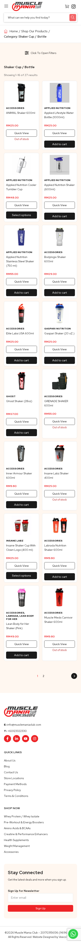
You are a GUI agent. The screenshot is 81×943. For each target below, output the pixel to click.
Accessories (15, 108)
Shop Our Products (34, 31)
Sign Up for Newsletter (23, 890)
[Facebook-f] (7, 738)
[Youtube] (25, 738)
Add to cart (59, 144)
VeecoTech (66, 937)
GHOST (11, 396)
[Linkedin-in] (16, 738)
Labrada (12, 616)
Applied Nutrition (57, 108)
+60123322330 (17, 731)
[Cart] (67, 6)
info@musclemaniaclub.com (24, 724)
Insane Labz (14, 540)
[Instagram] (34, 738)
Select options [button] (21, 215)
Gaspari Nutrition (57, 328)
